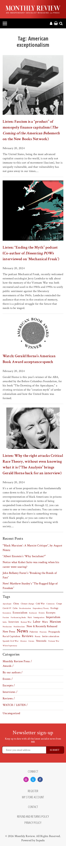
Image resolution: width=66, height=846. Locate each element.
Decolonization (25, 608)
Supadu (40, 840)
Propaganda (54, 631)
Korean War (26, 622)
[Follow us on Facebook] (40, 779)
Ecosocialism (20, 612)
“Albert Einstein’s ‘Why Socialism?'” (24, 556)
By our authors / (13, 672)
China (16, 603)
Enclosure (33, 613)
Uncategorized (11, 713)
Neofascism (7, 626)
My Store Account (33, 797)
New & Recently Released (42, 626)
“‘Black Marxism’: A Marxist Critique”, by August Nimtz (32, 548)
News (22, 631)
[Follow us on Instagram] (26, 779)
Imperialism (53, 617)
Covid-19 (7, 608)
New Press (9, 632)
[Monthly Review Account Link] (51, 24)
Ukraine (23, 641)
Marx (45, 621)
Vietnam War (53, 641)
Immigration (38, 617)
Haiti (30, 617)
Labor (36, 622)
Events (42, 612)
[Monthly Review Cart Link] (56, 24)
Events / (8, 679)
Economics (7, 613)
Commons (50, 604)
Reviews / (9, 698)
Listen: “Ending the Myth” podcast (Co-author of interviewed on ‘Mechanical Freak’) (31, 253)
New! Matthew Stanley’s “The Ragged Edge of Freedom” (30, 586)
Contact (33, 807)
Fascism (6, 617)
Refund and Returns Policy (33, 817)
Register (33, 791)
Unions (31, 641)
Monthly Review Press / (17, 661)
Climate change (27, 603)
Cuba (15, 608)
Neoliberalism (19, 626)
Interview (13, 621)
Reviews (27, 636)
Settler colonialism (50, 636)
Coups (59, 603)
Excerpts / (9, 685)
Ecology (54, 608)
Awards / (8, 666)
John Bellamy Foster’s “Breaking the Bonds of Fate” (30, 575)
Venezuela (41, 641)
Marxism (55, 622)
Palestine (34, 631)
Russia (37, 636)
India (5, 622)
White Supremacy (10, 645)
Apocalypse (7, 604)
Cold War (40, 603)
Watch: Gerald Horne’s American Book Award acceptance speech (29, 358)
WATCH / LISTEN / (15, 705)
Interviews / (10, 692)
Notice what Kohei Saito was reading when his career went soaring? (31, 564)
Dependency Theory (41, 608)
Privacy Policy (32, 823)
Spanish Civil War (10, 641)
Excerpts (50, 612)
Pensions (43, 632)
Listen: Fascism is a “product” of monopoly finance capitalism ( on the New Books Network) (31, 130)
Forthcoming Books (18, 617)
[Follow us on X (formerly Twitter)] (33, 779)
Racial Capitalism (11, 636)
